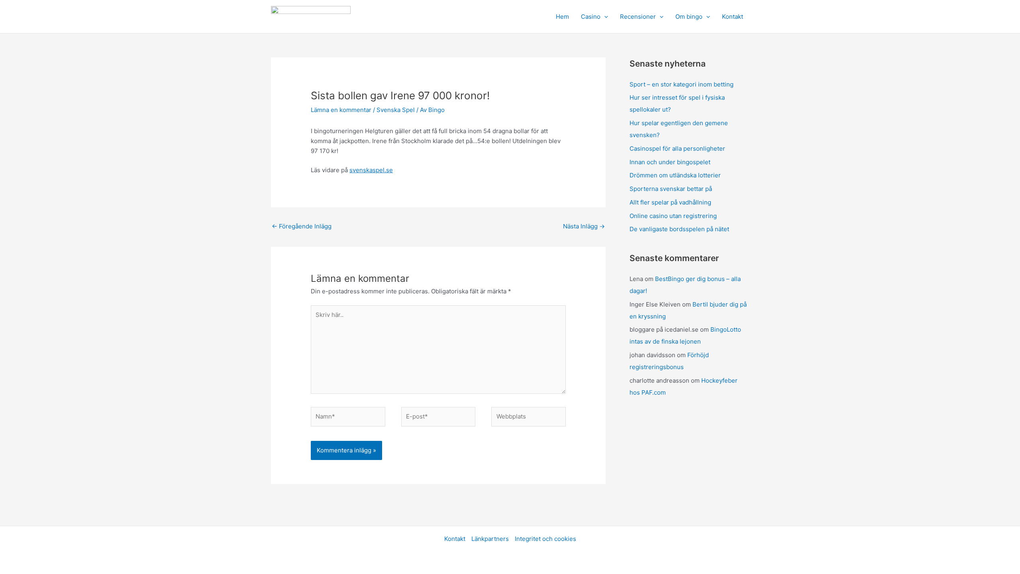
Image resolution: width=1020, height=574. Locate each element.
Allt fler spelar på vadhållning (670, 202)
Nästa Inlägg (584, 226)
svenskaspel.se (371, 170)
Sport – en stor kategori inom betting (682, 84)
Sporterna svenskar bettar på (671, 189)
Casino (590, 16)
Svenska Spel (396, 110)
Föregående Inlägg (302, 226)
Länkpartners (490, 539)
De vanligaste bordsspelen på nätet (679, 229)
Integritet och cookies (545, 539)
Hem (562, 16)
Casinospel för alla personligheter (677, 148)
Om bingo (688, 16)
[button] (604, 17)
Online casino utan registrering (673, 216)
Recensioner (638, 16)
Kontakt (732, 16)
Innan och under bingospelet (670, 162)
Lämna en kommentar (341, 110)
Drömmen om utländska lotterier (675, 175)
